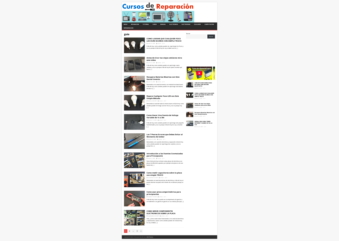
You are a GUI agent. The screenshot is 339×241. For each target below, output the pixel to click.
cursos (159, 43)
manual (163, 24)
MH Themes (150, 237)
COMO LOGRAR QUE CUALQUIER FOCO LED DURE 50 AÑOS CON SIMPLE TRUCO (164, 39)
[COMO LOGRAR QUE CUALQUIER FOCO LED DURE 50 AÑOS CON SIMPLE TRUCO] (189, 97)
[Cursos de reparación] (158, 21)
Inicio (125, 24)
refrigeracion (128, 28)
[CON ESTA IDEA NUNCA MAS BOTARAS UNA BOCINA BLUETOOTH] (189, 86)
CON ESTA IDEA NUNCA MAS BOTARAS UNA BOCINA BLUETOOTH (203, 84)
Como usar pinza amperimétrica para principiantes (164, 193)
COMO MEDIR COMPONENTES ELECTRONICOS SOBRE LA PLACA (161, 212)
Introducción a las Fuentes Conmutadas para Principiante (165, 154)
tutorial (146, 24)
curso (155, 24)
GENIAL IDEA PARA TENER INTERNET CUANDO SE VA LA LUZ (203, 123)
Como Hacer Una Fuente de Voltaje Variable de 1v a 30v (162, 116)
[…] (177, 48)
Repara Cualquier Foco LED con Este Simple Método (163, 97)
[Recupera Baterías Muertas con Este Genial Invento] (189, 116)
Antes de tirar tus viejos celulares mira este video (164, 59)
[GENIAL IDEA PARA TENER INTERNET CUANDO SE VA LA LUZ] (189, 125)
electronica (173, 24)
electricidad (186, 24)
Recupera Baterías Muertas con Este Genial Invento (163, 78)
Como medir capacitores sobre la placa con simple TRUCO (164, 174)
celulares (197, 24)
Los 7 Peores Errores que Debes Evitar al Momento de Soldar (165, 135)
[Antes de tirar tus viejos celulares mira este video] (189, 107)
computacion (209, 24)
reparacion (135, 24)
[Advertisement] (200, 52)
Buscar (188, 33)
